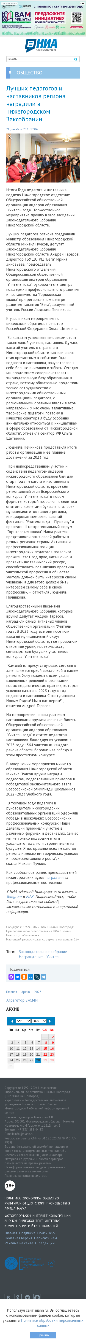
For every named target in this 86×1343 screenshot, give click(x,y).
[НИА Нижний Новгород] (41, 51)
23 (52, 1054)
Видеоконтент (31, 1221)
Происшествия (58, 1203)
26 (25, 1060)
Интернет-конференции (52, 1216)
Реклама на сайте (19, 1243)
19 (25, 1054)
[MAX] (11, 977)
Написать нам (45, 1238)
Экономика (31, 1198)
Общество (51, 1198)
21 (38, 1054)
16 (52, 1048)
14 (38, 1048)
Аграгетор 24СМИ (22, 1000)
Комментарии (15, 1226)
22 (45, 1054)
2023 (38, 992)
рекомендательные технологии (26, 1171)
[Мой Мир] (30, 977)
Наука (21, 1208)
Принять (43, 1335)
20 (31, 1054)
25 (18, 1060)
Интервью (53, 1221)
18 (18, 1054)
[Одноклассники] (24, 977)
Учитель (54, 956)
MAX (29, 896)
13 (31, 1048)
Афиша (10, 1208)
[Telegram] (43, 977)
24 (11, 1060)
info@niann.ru (23, 1134)
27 (31, 1060)
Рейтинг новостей (43, 1226)
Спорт (40, 1203)
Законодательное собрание (43, 951)
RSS (52, 1233)
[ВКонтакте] (17, 977)
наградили (54, 877)
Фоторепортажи (18, 1216)
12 (25, 1048)
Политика (13, 1198)
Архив (25, 992)
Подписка (27, 1233)
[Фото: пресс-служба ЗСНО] (43, 158)
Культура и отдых (19, 1203)
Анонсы (11, 1221)
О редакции (45, 1243)
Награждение (31, 956)
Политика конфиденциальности (26, 1176)
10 (11, 1048)
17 (11, 1054)
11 (18, 1048)
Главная (11, 992)
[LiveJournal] (37, 977)
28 (38, 1060)
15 (45, 1048)
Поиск (42, 1233)
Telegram (14, 896)
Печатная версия (18, 1238)
